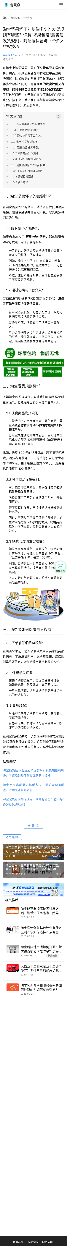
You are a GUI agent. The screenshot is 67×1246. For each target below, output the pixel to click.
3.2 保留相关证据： (24, 176)
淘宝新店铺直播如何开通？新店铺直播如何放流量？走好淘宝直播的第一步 (41, 949)
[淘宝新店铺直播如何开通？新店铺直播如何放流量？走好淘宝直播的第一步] (13, 949)
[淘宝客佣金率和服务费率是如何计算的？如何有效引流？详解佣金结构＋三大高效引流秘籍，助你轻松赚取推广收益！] (13, 987)
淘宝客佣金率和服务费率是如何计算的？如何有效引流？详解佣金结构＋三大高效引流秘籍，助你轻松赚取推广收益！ (41, 988)
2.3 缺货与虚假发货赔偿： (28, 158)
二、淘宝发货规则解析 (24, 141)
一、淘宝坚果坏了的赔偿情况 (28, 124)
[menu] (61, 4)
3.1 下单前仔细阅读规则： (28, 170)
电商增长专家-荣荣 (13, 55)
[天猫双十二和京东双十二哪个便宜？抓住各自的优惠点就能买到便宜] (13, 968)
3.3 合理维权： (22, 182)
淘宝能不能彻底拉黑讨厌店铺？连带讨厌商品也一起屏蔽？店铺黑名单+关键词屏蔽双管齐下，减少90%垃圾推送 (42, 911)
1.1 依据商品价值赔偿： (26, 129)
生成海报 (13, 837)
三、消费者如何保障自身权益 (28, 165)
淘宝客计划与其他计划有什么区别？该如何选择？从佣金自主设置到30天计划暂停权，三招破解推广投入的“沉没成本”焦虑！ (42, 930)
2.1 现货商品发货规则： (27, 147)
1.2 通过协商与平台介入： (28, 135)
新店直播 (53, 955)
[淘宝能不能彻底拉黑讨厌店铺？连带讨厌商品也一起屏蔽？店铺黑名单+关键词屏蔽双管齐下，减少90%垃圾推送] (13, 910)
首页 (5, 17)
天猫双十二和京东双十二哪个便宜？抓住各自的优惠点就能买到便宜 (41, 969)
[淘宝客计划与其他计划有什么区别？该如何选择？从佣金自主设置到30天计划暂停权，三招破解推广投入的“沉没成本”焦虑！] (13, 929)
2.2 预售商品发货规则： (27, 153)
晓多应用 (47, 1242)
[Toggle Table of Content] (58, 116)
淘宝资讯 (53, 55)
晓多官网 (33, 1242)
